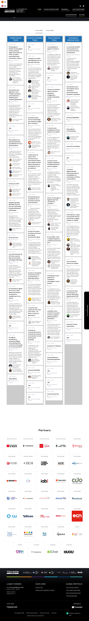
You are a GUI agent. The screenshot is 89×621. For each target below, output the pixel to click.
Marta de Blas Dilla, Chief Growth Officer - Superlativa (36, 146)
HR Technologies (65, 573)
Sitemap (54, 613)
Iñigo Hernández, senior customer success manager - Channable (37, 299)
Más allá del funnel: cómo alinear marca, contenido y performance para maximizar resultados (73, 90)
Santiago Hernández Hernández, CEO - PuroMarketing (74, 138)
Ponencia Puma (13, 237)
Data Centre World (52, 572)
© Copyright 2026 (19, 613)
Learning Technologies (73, 573)
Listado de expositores (51, 9)
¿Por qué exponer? (78, 9)
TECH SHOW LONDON (72, 587)
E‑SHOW (59, 572)
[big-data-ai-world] (42, 573)
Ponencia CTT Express (54, 346)
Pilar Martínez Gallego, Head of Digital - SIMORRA (36, 377)
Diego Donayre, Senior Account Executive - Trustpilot (55, 262)
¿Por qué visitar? (71, 15)
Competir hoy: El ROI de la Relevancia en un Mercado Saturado (34, 60)
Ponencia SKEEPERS (73, 117)
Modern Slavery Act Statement (35, 615)
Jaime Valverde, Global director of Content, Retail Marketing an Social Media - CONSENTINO (75, 102)
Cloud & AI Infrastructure (28, 573)
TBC (10, 128)
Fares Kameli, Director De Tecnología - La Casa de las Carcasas (56, 119)
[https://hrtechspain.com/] (69, 573)
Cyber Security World (37, 572)
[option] (3, 6)
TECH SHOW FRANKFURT (73, 593)
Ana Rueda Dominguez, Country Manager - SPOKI (75, 316)
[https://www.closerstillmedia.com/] (77, 608)
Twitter (83, 6)
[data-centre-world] (50, 572)
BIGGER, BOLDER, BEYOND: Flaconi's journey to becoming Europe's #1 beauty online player (15, 206)
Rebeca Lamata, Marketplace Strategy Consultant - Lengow (55, 302)
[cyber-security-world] (34, 572)
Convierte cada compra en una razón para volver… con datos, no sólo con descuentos (34, 311)
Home (39, 9)
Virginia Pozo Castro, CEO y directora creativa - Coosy (16, 190)
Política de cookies (45, 613)
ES (5, 2)
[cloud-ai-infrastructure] (24, 573)
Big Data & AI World (45, 573)
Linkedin (80, 6)
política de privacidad (32, 613)
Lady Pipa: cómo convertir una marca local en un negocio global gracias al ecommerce (53, 314)
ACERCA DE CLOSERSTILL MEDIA (44, 590)
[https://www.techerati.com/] (12, 607)
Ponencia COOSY (14, 183)
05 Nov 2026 (49, 30)
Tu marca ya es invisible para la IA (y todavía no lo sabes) (53, 130)
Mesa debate (13, 379)
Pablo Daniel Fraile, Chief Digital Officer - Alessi (16, 317)
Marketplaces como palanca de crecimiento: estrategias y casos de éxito (53, 279)
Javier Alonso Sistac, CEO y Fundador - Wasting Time (16, 366)
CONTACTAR (39, 587)
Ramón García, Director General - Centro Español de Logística (56, 224)
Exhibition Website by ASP (74, 614)
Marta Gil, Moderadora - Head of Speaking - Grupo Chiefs (17, 160)
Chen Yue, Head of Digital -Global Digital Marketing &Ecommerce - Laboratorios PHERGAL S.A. (17, 80)
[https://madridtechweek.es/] (80, 572)
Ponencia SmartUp (53, 394)
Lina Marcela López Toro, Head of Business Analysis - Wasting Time (17, 370)
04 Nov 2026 (39, 30)
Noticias (82, 15)
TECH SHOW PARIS (71, 596)
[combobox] (3, 2)
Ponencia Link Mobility (73, 146)
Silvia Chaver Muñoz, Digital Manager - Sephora (36, 87)
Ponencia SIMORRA (34, 370)
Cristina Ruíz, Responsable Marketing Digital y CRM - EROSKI (75, 245)
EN (5, 6)
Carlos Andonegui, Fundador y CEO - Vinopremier (55, 228)
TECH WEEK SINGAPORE (73, 590)
